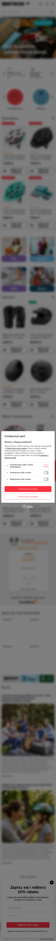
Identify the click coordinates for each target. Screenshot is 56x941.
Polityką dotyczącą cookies (16, 448)
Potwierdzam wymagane (28, 496)
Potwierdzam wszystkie (28, 489)
